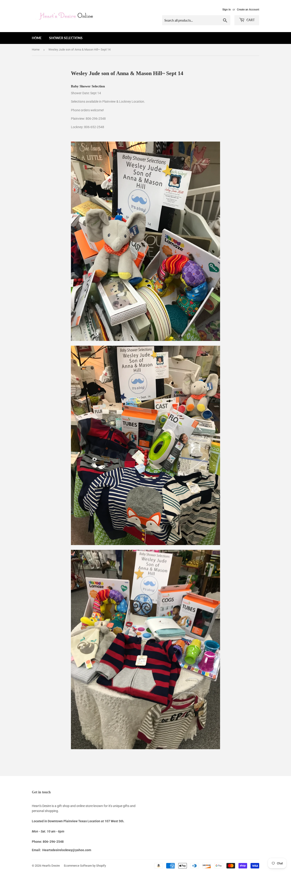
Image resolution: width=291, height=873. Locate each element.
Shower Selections (66, 38)
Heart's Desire (51, 865)
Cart (250, 20)
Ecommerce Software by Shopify (85, 865)
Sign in (226, 9)
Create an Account (248, 9)
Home (37, 38)
